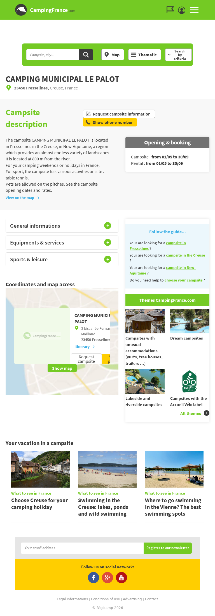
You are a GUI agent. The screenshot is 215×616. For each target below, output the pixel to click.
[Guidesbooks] (172, 9)
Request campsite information (122, 114)
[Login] (183, 10)
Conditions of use (105, 599)
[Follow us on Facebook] (93, 577)
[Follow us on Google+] (107, 577)
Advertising (132, 599)
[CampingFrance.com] (107, 10)
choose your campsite (183, 280)
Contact (151, 599)
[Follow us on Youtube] (121, 577)
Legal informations (72, 599)
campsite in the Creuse (185, 255)
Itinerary (81, 346)
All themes (190, 413)
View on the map (20, 197)
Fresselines (101, 339)
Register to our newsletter (167, 548)
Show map (62, 368)
